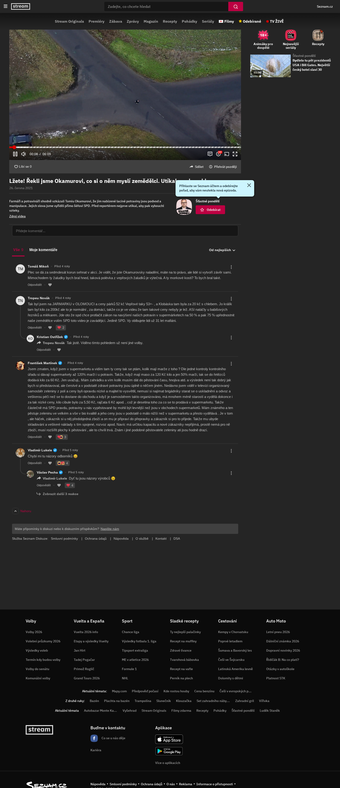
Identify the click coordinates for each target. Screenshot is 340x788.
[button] (125, 95)
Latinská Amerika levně (235, 669)
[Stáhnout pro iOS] (169, 739)
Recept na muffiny (183, 641)
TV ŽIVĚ (277, 21)
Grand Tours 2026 (87, 678)
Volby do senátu (37, 669)
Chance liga (130, 632)
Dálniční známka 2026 (282, 641)
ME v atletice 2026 (135, 660)
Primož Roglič (84, 669)
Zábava (115, 21)
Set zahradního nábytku (214, 701)
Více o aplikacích (167, 763)
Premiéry (97, 21)
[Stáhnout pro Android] (169, 751)
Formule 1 (129, 669)
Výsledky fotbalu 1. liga (139, 641)
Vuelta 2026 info (86, 632)
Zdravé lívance (181, 650)
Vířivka (264, 701)
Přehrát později (225, 167)
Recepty (170, 21)
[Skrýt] (249, 185)
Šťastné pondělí (304, 56)
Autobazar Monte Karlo (101, 710)
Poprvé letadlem (230, 641)
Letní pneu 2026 (278, 632)
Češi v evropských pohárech (239, 691)
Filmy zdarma (181, 710)
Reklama (185, 784)
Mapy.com (119, 691)
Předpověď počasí (145, 691)
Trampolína (143, 701)
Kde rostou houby (176, 691)
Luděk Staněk (270, 710)
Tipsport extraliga (135, 650)
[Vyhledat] (235, 6)
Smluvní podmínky (123, 784)
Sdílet (199, 167)
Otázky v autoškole (280, 669)
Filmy (229, 21)
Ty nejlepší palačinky (185, 632)
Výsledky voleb (37, 650)
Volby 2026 (34, 632)
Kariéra (95, 750)
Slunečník (163, 701)
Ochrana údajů (151, 784)
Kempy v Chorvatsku (233, 632)
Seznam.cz (325, 6)
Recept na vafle (181, 669)
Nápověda (97, 784)
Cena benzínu (204, 691)
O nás (171, 784)
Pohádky (189, 21)
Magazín (151, 21)
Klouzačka (184, 701)
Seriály (208, 21)
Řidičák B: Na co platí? (282, 660)
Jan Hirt (79, 650)
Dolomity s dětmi (230, 678)
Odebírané (252, 21)
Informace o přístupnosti (214, 784)
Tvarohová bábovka (184, 660)
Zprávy (133, 21)
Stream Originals (69, 21)
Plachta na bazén (117, 701)
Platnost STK (275, 678)
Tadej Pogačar (84, 660)
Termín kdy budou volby (43, 660)
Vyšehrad (129, 710)
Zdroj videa (17, 216)
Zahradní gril (244, 701)
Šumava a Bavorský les (235, 650)
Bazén (94, 701)
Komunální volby (38, 678)
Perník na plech (181, 678)
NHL (125, 678)
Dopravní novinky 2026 (283, 650)
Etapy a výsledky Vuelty (91, 641)
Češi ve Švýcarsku (231, 660)
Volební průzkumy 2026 (43, 641)
